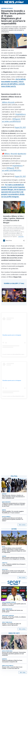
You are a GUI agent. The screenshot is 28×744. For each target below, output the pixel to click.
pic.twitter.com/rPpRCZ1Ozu (11, 170)
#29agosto (16, 119)
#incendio (11, 102)
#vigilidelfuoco (21, 114)
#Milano (5, 102)
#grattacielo (22, 154)
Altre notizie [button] (22, 525)
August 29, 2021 (20, 127)
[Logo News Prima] (14, 2)
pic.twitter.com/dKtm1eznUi (11, 121)
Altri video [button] (23, 672)
